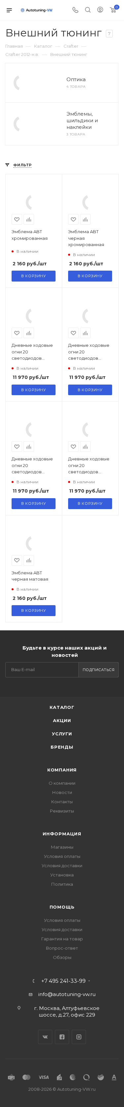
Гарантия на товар (62, 938)
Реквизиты (62, 811)
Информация (62, 833)
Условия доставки (62, 865)
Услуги (62, 733)
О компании (62, 783)
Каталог (62, 707)
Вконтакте (45, 1037)
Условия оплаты (62, 856)
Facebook (62, 1037)
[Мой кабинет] (100, 10)
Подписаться (99, 669)
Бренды (62, 747)
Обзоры (62, 957)
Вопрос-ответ (62, 948)
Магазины (62, 847)
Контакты (62, 801)
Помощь (62, 907)
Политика (62, 884)
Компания (62, 769)
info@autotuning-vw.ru (67, 994)
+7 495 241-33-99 (63, 981)
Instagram (79, 1037)
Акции (62, 720)
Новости (62, 792)
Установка (62, 874)
